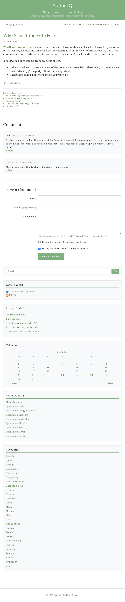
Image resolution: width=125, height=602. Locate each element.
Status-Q (62, 5)
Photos (10, 528)
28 (91, 375)
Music (9, 515)
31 (33, 378)
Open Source (13, 523)
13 (77, 367)
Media (9, 506)
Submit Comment (51, 256)
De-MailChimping (15, 314)
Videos (9, 565)
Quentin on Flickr (15, 427)
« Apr (14, 383)
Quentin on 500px (15, 431)
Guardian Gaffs (12, 106)
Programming (13, 540)
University (11, 561)
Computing (12, 477)
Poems (9, 532)
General (17, 83)
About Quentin (14, 402)
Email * (25, 207)
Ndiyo (9, 519)
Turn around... (13, 318)
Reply (10, 150)
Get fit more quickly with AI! (21, 323)
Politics (10, 536)
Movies (10, 511)
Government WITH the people (22, 331)
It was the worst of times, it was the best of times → (93, 24)
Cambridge (12, 468)
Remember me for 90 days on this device (64, 241)
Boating (10, 464)
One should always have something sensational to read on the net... (62, 15)
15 (106, 367)
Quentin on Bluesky (16, 423)
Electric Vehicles (15, 481)
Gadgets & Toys (14, 485)
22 (106, 371)
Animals (10, 456)
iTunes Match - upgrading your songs (22, 103)
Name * (32, 198)
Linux (9, 502)
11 (48, 367)
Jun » (110, 383)
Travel (9, 557)
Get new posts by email (22, 291)
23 (19, 375)
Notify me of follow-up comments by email (65, 248)
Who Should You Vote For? (29, 35)
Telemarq (11, 553)
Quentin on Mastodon (17, 419)
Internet (10, 498)
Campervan (12, 473)
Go (115, 271)
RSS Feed (14, 295)
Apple (9, 460)
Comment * (29, 216)
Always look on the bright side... (19, 98)
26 (62, 375)
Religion (10, 549)
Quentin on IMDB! (15, 435)
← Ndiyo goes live (13, 24)
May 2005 (62, 351)
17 (33, 371)
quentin (10, 162)
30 (18, 378)
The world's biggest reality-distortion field (24, 96)
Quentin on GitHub (16, 406)
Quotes (10, 544)
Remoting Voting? (13, 101)
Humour (10, 494)
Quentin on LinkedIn (17, 414)
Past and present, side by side (22, 327)
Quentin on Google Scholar (21, 410)
